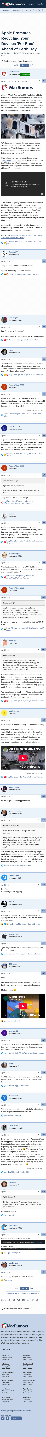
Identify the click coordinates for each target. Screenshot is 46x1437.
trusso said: (7, 603)
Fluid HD (8, 1415)
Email (3, 1359)
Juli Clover (5, 1364)
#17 (43, 943)
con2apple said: (9, 481)
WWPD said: (8, 1197)
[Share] (40, 80)
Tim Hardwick (27, 1372)
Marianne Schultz (29, 1380)
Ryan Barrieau (27, 1389)
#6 (44, 435)
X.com (8, 1359)
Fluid (2, 1415)
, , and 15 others (25, 542)
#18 (43, 973)
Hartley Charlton (7, 1380)
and (12, 1021)
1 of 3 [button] (16, 65)
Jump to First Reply (19, 81)
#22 (43, 1135)
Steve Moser (6, 1397)
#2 (44, 261)
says (39, 208)
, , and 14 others (24, 455)
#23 (43, 1191)
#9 (44, 562)
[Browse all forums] (36, 10)
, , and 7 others (20, 577)
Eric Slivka (26, 1355)
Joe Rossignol (28, 1364)
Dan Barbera (6, 1389)
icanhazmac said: (9, 826)
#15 (43, 885)
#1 (44, 81)
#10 (43, 597)
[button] (2, 4)
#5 (44, 394)
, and (17, 865)
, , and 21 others (22, 340)
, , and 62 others (24, 274)
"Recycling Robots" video (11, 161)
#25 (43, 1272)
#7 (44, 475)
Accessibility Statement (22, 1411)
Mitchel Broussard (8, 1372)
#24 (43, 1234)
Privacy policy (6, 1411)
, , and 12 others (26, 701)
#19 (43, 1040)
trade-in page (22, 105)
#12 (43, 720)
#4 (44, 359)
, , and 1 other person (23, 243)
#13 (43, 796)
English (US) (16, 1418)
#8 (44, 523)
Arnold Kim (5, 1355)
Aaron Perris (27, 1397)
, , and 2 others (23, 415)
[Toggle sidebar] (43, 10)
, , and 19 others (26, 375)
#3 (44, 327)
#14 (43, 820)
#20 (43, 1072)
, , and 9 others (24, 777)
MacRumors (7, 53)
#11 (43, 650)
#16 (43, 911)
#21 (43, 1105)
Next (24, 65)
